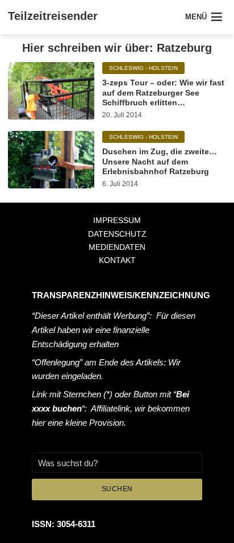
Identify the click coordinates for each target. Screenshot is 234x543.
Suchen (117, 489)
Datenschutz (117, 233)
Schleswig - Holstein (143, 68)
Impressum (117, 220)
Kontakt (117, 260)
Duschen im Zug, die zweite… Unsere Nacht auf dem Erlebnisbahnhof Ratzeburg (159, 161)
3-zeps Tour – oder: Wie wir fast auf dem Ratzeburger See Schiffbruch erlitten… (163, 92)
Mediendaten (117, 247)
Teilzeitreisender (53, 16)
